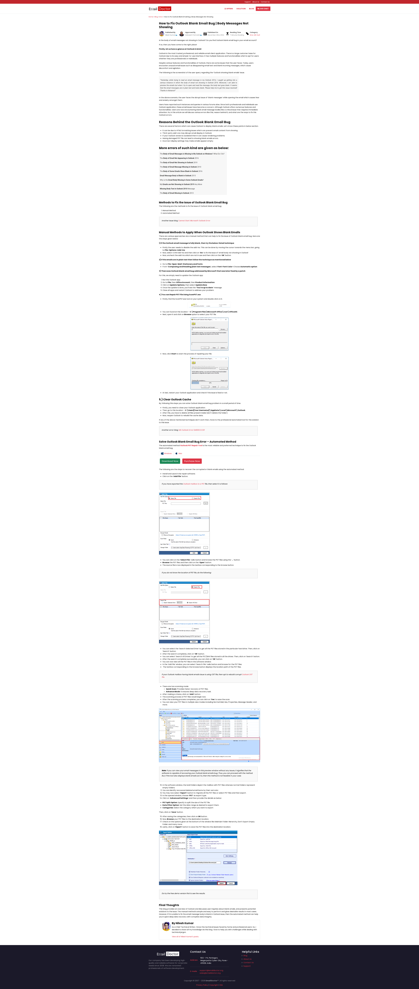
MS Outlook (258, 35)
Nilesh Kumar (170, 35)
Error (251, 35)
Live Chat (264, 8)
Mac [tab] (180, 453)
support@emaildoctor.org (211, 970)
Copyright (213, 985)
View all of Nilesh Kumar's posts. (185, 936)
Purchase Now (192, 461)
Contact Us (265, 2)
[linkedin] (176, 35)
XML (221, 985)
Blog (251, 8)
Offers (229, 8)
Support (248, 2)
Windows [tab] (168, 453)
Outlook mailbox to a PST (193, 484)
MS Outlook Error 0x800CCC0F (192, 430)
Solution (241, 8)
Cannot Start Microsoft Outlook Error (194, 220)
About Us (255, 2)
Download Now (170, 461)
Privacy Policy (202, 985)
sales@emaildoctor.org (210, 973)
